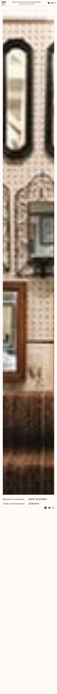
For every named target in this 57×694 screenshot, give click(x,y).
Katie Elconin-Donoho (27, 4)
